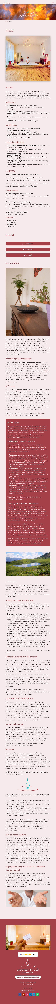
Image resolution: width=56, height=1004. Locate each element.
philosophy (28, 249)
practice (46, 371)
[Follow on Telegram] (33, 994)
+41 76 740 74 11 (28, 988)
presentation (28, 244)
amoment (28, 255)
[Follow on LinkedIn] (30, 994)
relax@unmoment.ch (28, 990)
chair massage (11, 382)
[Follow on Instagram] (26, 994)
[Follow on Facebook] (19, 994)
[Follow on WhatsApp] (37, 994)
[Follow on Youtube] (23, 994)
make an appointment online (28, 977)
